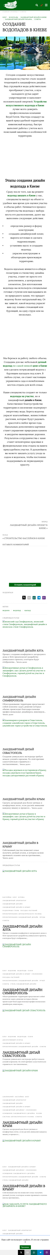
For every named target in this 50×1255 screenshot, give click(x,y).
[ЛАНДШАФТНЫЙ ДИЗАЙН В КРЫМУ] (25, 826)
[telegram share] (39, 597)
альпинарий (8, 1097)
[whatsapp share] (34, 597)
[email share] (29, 597)
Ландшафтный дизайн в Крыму (16, 907)
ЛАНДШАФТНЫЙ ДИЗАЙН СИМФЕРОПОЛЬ (22, 991)
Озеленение (37, 974)
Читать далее (21, 662)
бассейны (7, 897)
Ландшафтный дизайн (13, 904)
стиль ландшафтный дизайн (23, 984)
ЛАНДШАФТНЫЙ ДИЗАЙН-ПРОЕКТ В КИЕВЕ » (28, 526)
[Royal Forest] (11, 5)
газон (30, 970)
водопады (13, 17)
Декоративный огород (13, 1040)
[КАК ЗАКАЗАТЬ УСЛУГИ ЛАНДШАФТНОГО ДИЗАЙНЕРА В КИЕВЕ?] (25, 1215)
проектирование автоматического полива (22, 914)
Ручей (42, 980)
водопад (17, 610)
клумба (21, 897)
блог (5, 17)
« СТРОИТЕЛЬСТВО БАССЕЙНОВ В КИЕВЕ (24, 538)
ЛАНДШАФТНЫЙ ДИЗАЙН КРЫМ (24, 799)
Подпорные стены (11, 910)
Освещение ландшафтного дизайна (19, 1113)
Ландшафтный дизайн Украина (18, 19)
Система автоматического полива (18, 1117)
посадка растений (29, 910)
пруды (42, 917)
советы (23, 12)
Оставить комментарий (25, 584)
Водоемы (12, 970)
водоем (6, 610)
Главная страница (10, 12)
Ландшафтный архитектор (14, 900)
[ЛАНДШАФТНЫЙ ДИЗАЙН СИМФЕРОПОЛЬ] (25, 680)
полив (39, 1113)
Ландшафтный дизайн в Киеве (33, 17)
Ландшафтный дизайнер (13, 1110)
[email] (27, 1252)
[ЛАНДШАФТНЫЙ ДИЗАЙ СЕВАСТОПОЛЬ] (25, 732)
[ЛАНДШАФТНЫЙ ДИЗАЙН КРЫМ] (25, 782)
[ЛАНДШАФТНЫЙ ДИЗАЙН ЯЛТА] (25, 634)
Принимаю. (25, 1247)
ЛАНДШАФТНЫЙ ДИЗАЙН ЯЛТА (23, 650)
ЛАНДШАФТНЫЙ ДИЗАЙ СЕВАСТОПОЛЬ (21, 1054)
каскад (27, 610)
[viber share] (44, 597)
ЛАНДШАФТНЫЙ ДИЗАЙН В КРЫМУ (24, 1187)
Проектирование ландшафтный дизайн (20, 917)
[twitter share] (24, 597)
